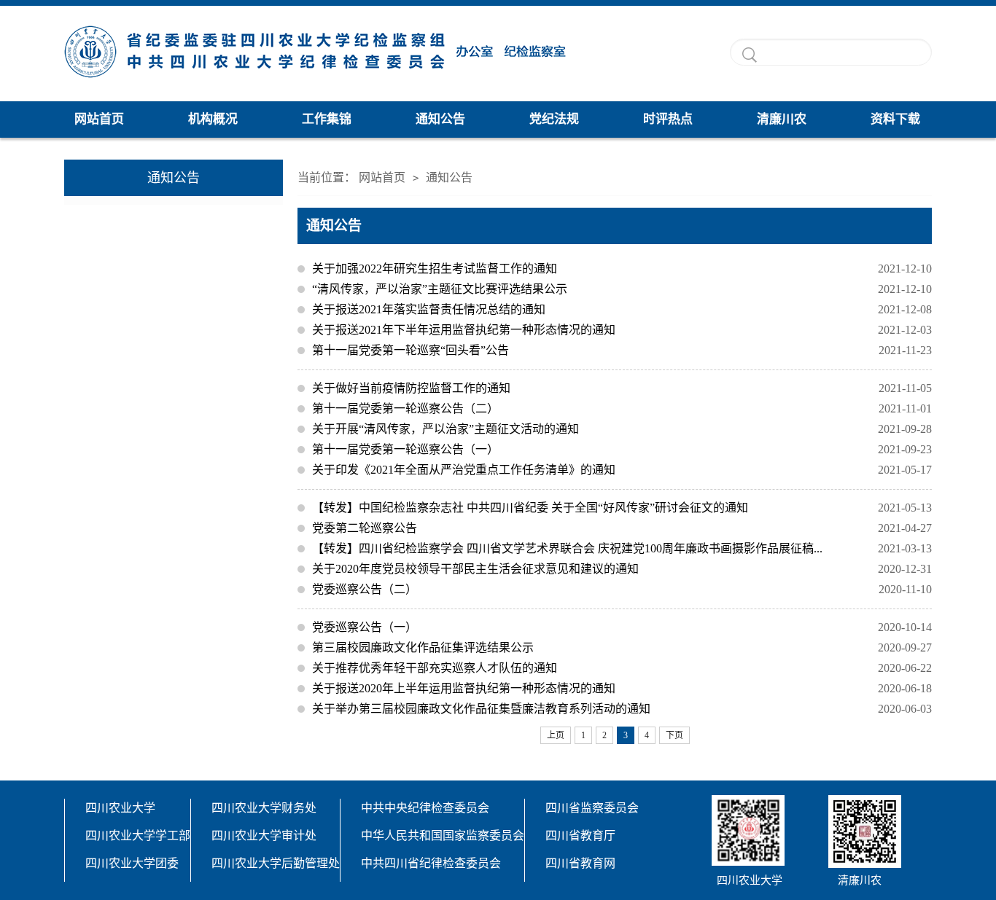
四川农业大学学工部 (137, 835)
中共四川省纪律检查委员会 (431, 863)
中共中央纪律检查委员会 (425, 808)
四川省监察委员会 (592, 808)
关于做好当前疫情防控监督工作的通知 (622, 388)
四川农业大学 (120, 808)
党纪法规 (554, 119)
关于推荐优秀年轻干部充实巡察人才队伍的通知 (622, 668)
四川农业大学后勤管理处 (275, 863)
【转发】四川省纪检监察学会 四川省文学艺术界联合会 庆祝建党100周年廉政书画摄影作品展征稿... (622, 548)
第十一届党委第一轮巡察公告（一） (622, 449)
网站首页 (99, 119)
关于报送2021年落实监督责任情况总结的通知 (622, 309)
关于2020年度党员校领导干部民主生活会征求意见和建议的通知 (622, 569)
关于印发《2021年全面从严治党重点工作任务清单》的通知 (622, 469)
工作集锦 (326, 119)
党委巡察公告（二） (622, 589)
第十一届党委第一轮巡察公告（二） (622, 408)
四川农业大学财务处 (263, 808)
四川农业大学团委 (132, 863)
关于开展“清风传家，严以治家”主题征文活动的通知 (622, 429)
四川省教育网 (580, 863)
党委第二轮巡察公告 (622, 528)
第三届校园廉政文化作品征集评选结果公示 (622, 647)
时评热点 (668, 119)
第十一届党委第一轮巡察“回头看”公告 (622, 350)
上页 (555, 735)
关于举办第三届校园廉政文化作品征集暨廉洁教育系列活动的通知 (622, 709)
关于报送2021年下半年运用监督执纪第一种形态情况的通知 (622, 330)
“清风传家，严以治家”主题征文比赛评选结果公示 (622, 289)
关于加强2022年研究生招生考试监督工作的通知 (622, 268)
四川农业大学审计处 (263, 835)
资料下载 (895, 119)
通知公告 (440, 119)
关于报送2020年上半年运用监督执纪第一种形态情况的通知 (622, 688)
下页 (674, 735)
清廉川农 (781, 119)
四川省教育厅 (580, 835)
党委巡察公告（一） (622, 627)
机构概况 (213, 119)
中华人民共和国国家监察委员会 (442, 835)
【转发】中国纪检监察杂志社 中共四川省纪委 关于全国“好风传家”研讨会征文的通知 (622, 507)
